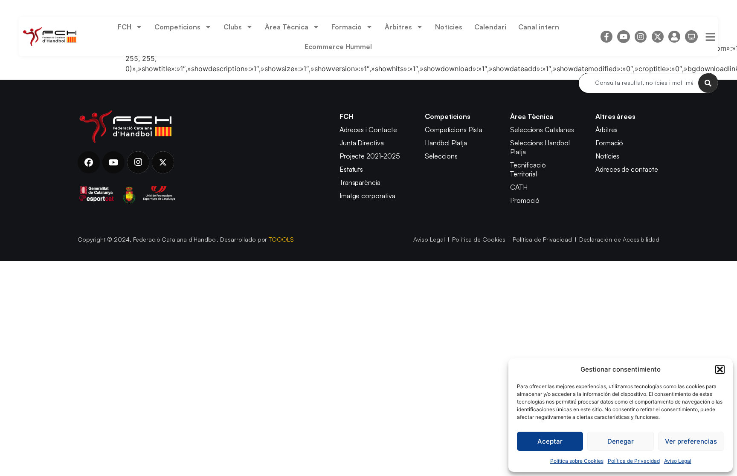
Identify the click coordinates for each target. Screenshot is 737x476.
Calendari (490, 27)
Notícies (448, 27)
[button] (720, 369)
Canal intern (538, 27)
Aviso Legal (677, 461)
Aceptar (550, 441)
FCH (124, 27)
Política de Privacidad (634, 461)
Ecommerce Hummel (338, 46)
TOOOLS (281, 239)
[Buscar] (708, 83)
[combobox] (638, 83)
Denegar (620, 441)
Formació (346, 27)
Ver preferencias (691, 441)
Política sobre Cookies (577, 461)
